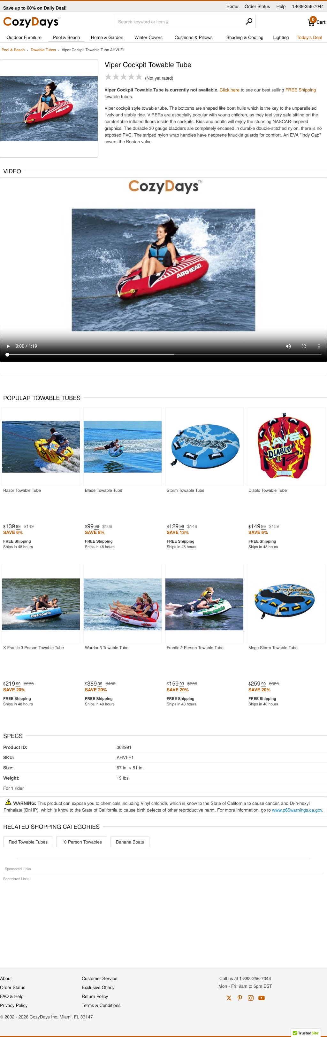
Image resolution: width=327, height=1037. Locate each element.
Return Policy (95, 996)
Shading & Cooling (244, 37)
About (6, 978)
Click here (230, 89)
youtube (261, 998)
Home (232, 6)
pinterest (240, 998)
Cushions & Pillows (194, 37)
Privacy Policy (14, 1005)
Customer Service (99, 978)
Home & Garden (107, 37)
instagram (251, 998)
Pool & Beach (66, 37)
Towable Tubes (43, 50)
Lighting (281, 37)
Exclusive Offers (98, 987)
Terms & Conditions (101, 1005)
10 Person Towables (82, 841)
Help (281, 6)
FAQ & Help (11, 996)
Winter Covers (148, 37)
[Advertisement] (163, 921)
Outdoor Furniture (24, 37)
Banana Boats (130, 841)
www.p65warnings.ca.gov (297, 809)
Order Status (257, 6)
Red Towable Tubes (28, 841)
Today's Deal (309, 37)
